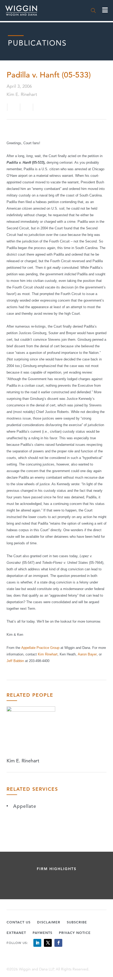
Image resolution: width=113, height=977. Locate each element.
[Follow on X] (48, 943)
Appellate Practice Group (40, 648)
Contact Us (18, 922)
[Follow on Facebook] (58, 943)
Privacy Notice (75, 933)
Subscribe (77, 922)
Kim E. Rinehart (23, 761)
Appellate (24, 806)
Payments (42, 933)
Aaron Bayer (87, 654)
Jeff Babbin (16, 661)
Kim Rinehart (48, 654)
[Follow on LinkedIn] (37, 943)
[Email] (13, 107)
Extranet (16, 933)
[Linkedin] (27, 107)
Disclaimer (48, 922)
